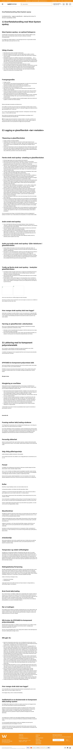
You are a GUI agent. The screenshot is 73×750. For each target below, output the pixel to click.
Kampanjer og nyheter (67, 0)
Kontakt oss (38, 734)
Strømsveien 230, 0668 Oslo (57, 3)
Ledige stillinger (38, 740)
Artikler (62, 0)
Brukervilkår (38, 739)
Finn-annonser (38, 742)
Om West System (54, 0)
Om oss (37, 736)
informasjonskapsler (13, 748)
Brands (59, 0)
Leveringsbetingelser (39, 737)
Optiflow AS (23, 748)
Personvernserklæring (5, 748)
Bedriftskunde (9, 0)
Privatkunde (4, 0)
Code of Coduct (38, 743)
